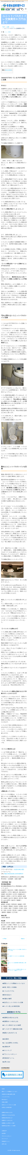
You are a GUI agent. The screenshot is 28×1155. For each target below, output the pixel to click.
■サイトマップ (7, 1050)
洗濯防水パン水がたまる (7, 1120)
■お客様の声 (6, 1046)
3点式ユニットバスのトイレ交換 (9, 1104)
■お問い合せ (6, 1062)
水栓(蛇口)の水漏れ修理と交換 (8, 1094)
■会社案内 (6, 1039)
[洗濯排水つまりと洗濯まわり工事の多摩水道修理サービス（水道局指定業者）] (13, 5)
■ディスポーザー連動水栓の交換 (12, 1029)
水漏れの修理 (5, 1102)
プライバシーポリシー (6, 1136)
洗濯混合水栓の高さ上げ (7, 1117)
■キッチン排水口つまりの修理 (12, 1025)
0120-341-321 (19, 869)
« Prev (4, 938)
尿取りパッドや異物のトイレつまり (9, 1091)
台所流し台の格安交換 (6, 1107)
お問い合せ (4, 1144)
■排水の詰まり (7, 995)
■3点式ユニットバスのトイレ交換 (13, 1002)
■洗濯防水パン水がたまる (10, 1021)
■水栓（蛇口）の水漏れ (10, 987)
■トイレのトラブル (8, 991)
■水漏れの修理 (7, 998)
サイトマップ (5, 1138)
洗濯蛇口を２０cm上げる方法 (8, 1115)
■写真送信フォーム (8, 1058)
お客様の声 (4, 1130)
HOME (3, 1088)
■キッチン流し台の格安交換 (11, 1006)
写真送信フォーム (5, 1141)
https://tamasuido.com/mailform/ (13, 873)
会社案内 (4, 1133)
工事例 (9, 32)
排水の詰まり (5, 1099)
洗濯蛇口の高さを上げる (7, 1112)
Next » (23, 938)
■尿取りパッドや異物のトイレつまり (14, 983)
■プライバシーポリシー (10, 1054)
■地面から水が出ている (10, 1033)
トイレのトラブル (5, 1096)
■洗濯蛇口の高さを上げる (10, 1017)
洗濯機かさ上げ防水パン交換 (8, 1123)
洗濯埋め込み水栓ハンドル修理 (8, 1125)
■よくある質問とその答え (10, 1043)
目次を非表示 (8, 70)
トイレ (5, 32)
